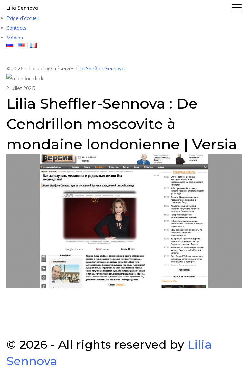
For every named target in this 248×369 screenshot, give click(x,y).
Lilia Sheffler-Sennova (100, 68)
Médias (14, 38)
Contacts (16, 28)
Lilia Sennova (22, 8)
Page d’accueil (22, 18)
